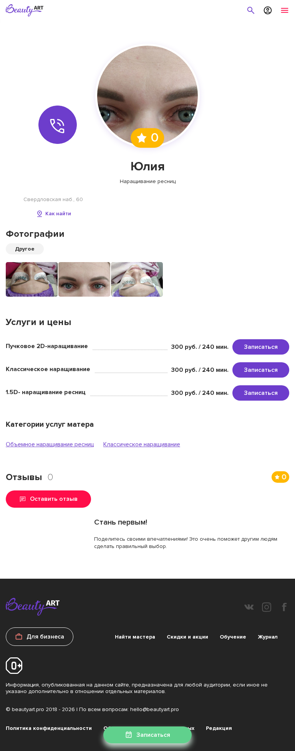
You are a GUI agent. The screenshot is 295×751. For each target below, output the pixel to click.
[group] (32, 279)
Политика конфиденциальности (49, 728)
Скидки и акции (187, 637)
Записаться (261, 347)
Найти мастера (135, 637)
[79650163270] (57, 125)
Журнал (268, 637)
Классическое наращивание (141, 444)
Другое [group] (25, 249)
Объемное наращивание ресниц (50, 444)
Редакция (219, 728)
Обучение (233, 637)
